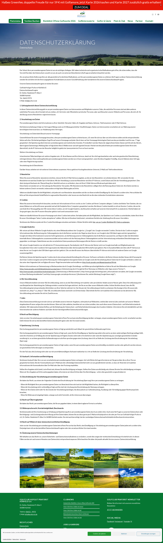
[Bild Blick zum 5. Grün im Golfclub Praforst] (130, 458)
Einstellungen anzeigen (148, 534)
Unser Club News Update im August (73, 506)
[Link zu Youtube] (158, 14)
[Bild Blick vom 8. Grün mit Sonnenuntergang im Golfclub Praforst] (106, 478)
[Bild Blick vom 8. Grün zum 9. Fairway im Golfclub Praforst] (56, 478)
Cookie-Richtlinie (7, 539)
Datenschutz (15, 539)
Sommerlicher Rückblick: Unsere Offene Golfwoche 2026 (78, 503)
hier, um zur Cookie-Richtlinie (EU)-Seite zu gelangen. (111, 222)
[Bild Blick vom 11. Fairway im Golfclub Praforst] (81, 478)
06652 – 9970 (31, 512)
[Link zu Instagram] (152, 14)
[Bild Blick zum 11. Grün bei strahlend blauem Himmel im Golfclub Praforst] (130, 478)
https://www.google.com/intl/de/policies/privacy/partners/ (40, 269)
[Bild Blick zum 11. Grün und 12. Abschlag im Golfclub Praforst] (32, 478)
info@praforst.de (31, 514)
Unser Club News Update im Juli (72, 510)
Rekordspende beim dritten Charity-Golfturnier (76, 514)
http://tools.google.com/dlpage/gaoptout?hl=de (99, 262)
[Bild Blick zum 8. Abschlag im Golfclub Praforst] (32, 458)
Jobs (65, 528)
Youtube (127, 521)
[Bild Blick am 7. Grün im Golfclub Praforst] (81, 458)
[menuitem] (16, 21)
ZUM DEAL (81, 7)
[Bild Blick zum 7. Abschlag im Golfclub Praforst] (56, 458)
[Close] (161, 5)
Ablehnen (124, 534)
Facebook (110, 521)
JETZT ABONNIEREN (115, 510)
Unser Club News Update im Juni (72, 517)
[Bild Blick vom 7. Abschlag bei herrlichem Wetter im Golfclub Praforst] (106, 458)
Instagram (118, 521)
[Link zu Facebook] (155, 14)
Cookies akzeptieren (99, 534)
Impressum (23, 539)
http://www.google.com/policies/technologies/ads (37, 272)
